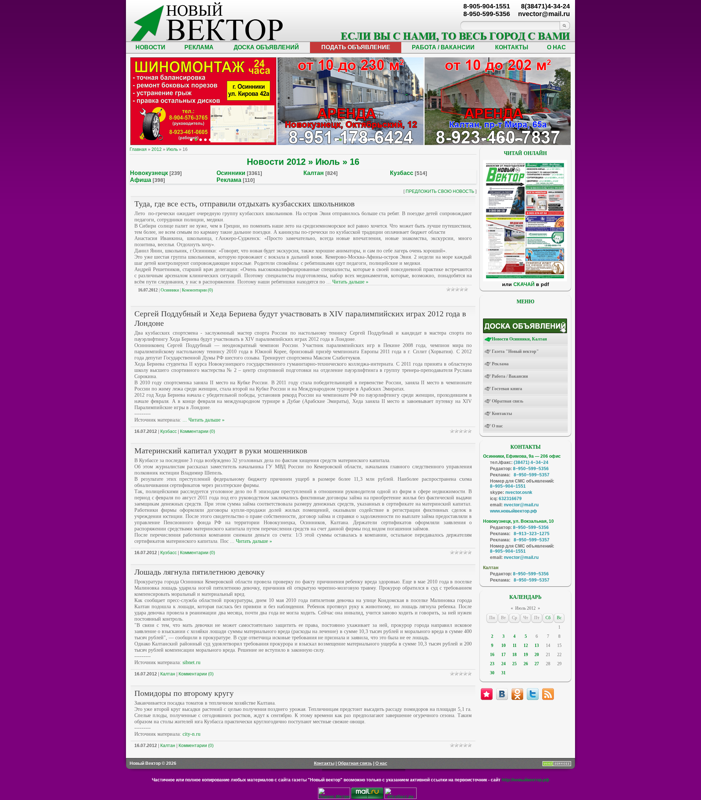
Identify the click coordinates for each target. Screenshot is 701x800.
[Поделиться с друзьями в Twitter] (533, 694)
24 (503, 663)
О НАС (556, 47)
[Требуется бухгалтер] (488, 139)
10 (503, 645)
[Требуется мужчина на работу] (497, 139)
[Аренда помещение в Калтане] (205, 139)
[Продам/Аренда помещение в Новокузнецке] (335, 139)
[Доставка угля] (215, 139)
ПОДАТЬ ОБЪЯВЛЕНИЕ (355, 47)
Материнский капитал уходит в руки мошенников (220, 450)
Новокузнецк (149, 173)
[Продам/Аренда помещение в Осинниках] (354, 139)
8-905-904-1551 (486, 6)
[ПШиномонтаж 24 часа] (196, 139)
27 (537, 663)
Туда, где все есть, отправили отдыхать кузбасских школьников (244, 203)
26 (526, 663)
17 (503, 654)
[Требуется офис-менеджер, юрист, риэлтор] (507, 139)
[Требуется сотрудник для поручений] (492, 139)
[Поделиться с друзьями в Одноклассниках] (517, 694)
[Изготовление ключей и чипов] (219, 139)
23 (492, 663)
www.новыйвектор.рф (513, 511)
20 (537, 654)
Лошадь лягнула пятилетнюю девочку (199, 571)
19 (526, 654)
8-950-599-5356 (486, 14)
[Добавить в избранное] (487, 694)
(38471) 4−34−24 (531, 462)
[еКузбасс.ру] (400, 797)
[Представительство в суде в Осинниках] (369, 139)
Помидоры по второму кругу (184, 693)
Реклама (229, 180)
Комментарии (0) (197, 290)
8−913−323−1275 (531, 533)
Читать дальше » (350, 282)
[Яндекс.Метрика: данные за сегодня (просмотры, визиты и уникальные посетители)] (334, 793)
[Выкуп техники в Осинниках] (373, 139)
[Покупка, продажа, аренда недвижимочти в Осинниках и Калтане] (511, 139)
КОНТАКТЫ (511, 47)
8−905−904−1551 (508, 486)
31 (503, 672)
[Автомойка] (191, 139)
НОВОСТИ (150, 47)
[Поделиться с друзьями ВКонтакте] (502, 694)
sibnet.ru (191, 662)
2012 (157, 149)
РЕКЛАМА (199, 47)
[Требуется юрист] (483, 139)
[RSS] (548, 694)
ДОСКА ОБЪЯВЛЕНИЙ (266, 47)
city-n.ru (191, 734)
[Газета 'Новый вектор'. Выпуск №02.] (525, 279)
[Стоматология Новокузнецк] (224, 139)
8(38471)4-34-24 (545, 6)
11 (515, 645)
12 (526, 645)
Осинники (231, 173)
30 (492, 672)
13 (537, 645)
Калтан (313, 173)
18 (514, 654)
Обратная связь (355, 763)
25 (514, 663)
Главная (138, 149)
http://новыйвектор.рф (525, 779)
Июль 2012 (525, 608)
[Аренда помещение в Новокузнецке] (200, 139)
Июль (172, 149)
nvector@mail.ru (521, 504)
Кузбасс (401, 173)
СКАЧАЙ (524, 284)
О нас (381, 763)
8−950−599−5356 (531, 468)
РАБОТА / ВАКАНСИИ (443, 47)
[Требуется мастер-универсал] (502, 139)
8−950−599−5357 (531, 474)
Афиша (140, 180)
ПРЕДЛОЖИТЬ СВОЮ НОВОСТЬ (440, 191)
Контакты (324, 763)
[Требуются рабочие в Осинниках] (516, 139)
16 (492, 654)
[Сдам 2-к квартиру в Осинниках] (521, 139)
